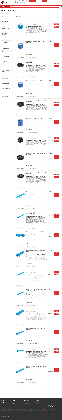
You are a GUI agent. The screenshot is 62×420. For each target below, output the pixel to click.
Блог (37, 403)
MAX (57, 1)
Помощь (37, 400)
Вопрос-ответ (38, 402)
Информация (26, 400)
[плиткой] (57, 16)
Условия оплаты (26, 402)
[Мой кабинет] (60, 4)
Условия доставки (26, 403)
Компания (14, 400)
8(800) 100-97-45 (50, 0)
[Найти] (60, 6)
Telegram (55, 1)
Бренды (2, 402)
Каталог (2, 400)
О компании (14, 402)
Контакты (14, 403)
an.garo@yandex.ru (51, 403)
